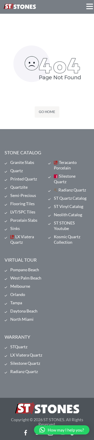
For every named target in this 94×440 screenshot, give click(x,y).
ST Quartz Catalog (70, 198)
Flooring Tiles (22, 203)
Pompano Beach (24, 269)
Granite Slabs (22, 162)
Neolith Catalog (68, 214)
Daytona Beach (23, 310)
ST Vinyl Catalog (68, 206)
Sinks (15, 228)
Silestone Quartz (65, 179)
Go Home (47, 112)
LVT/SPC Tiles (22, 211)
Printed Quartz (23, 178)
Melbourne (20, 286)
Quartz (16, 170)
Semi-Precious (23, 195)
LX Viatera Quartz (22, 239)
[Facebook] (26, 432)
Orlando (17, 294)
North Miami (22, 319)
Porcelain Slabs (23, 220)
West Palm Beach (25, 277)
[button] (89, 6)
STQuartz (18, 346)
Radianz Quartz (72, 189)
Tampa (16, 302)
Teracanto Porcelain (65, 165)
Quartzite (19, 187)
